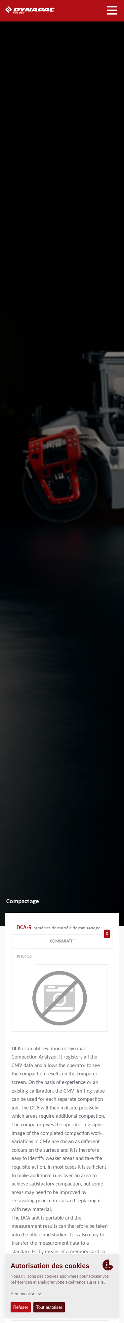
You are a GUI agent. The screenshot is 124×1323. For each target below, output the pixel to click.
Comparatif (79, 940)
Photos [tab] (24, 956)
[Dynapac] (37, 10)
